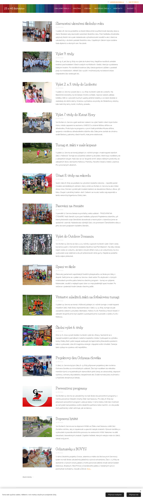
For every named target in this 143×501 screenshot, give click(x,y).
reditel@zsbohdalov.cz (117, 2)
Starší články (27, 477)
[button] (132, 8)
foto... (89, 469)
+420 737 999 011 (133, 2)
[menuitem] (63, 8)
